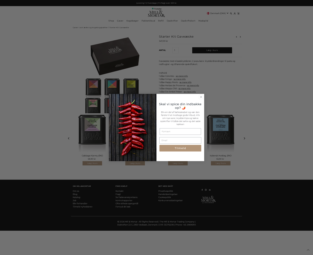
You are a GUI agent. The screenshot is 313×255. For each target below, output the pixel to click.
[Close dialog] (201, 97)
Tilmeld (180, 148)
